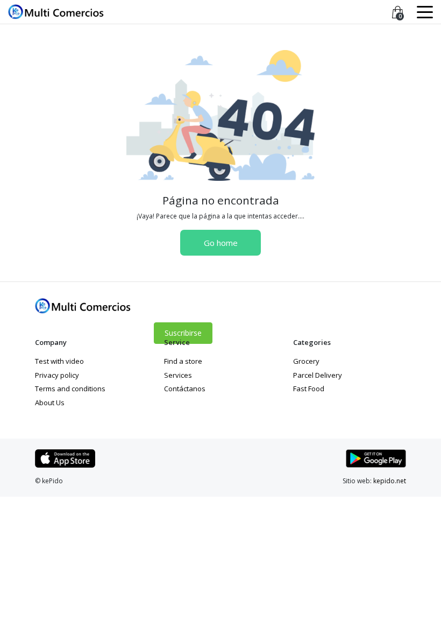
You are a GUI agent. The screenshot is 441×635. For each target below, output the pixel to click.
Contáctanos (184, 388)
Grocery (306, 361)
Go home (221, 242)
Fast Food (308, 388)
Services (178, 375)
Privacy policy (57, 375)
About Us (50, 402)
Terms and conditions (70, 388)
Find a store (183, 361)
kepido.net (389, 480)
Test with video (59, 361)
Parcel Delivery (317, 375)
